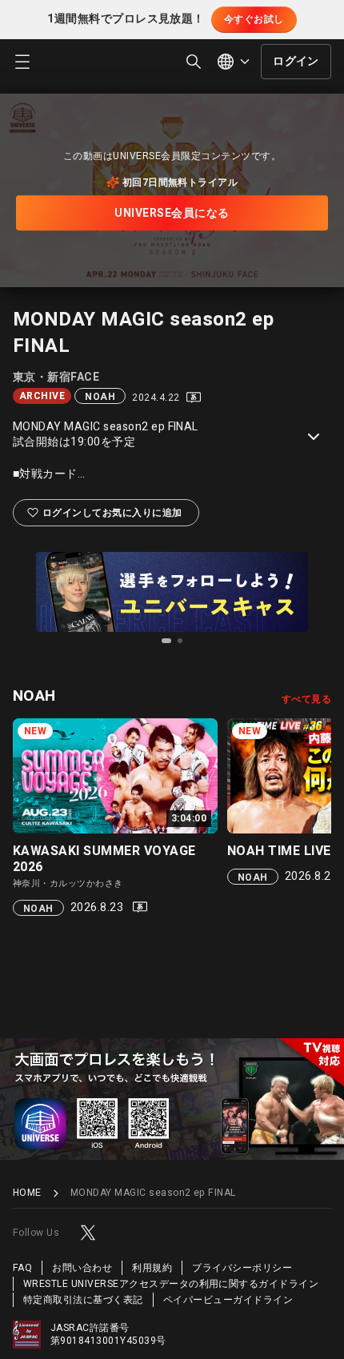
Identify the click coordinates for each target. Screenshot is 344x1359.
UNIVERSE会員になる (171, 213)
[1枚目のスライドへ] (166, 641)
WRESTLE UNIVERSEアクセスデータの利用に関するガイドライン (170, 1284)
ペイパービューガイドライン (228, 1300)
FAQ (22, 1268)
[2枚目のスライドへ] (180, 641)
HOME (27, 1193)
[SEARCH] (194, 62)
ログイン (296, 61)
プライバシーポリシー (242, 1268)
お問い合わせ (82, 1268)
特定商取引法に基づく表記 (83, 1300)
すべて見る (306, 699)
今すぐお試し (254, 19)
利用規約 (152, 1268)
